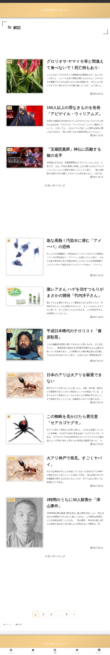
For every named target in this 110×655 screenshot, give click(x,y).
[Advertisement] (55, 42)
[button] (101, 395)
